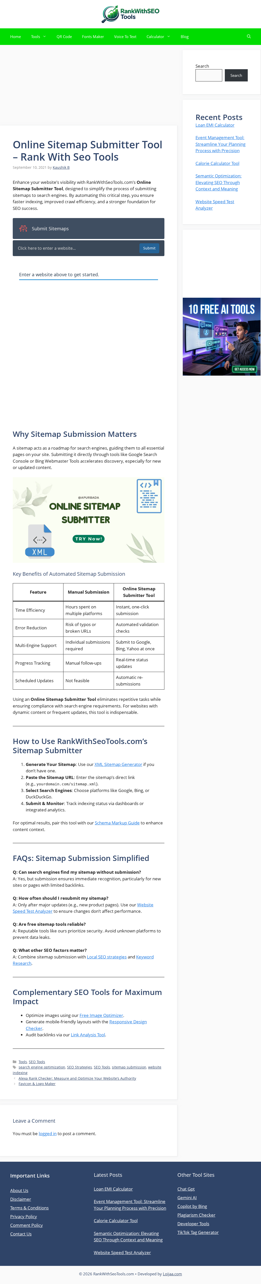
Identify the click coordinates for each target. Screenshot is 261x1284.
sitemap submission (129, 1067)
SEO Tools (37, 1061)
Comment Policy (26, 1225)
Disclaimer (20, 1199)
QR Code (64, 36)
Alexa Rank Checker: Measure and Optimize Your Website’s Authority (77, 1078)
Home (15, 36)
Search (202, 66)
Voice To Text (125, 36)
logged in (48, 1133)
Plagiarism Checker (196, 1215)
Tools (35, 36)
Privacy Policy (23, 1216)
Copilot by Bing (192, 1206)
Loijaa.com (172, 1273)
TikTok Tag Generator (198, 1232)
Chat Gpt (186, 1189)
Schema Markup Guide (117, 823)
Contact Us (21, 1234)
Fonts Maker (93, 36)
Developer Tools (193, 1224)
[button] (249, 36)
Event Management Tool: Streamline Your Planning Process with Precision (220, 144)
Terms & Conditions (29, 1208)
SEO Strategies (79, 1067)
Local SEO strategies (107, 957)
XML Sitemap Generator (118, 764)
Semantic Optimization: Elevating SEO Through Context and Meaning (218, 182)
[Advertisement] (89, 86)
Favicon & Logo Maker (37, 1083)
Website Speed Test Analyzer (122, 1252)
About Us (19, 1190)
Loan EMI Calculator (214, 125)
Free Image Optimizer (101, 1015)
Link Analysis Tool (88, 1035)
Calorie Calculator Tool (217, 163)
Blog (185, 36)
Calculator (155, 36)
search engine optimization (42, 1067)
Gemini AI (187, 1198)
